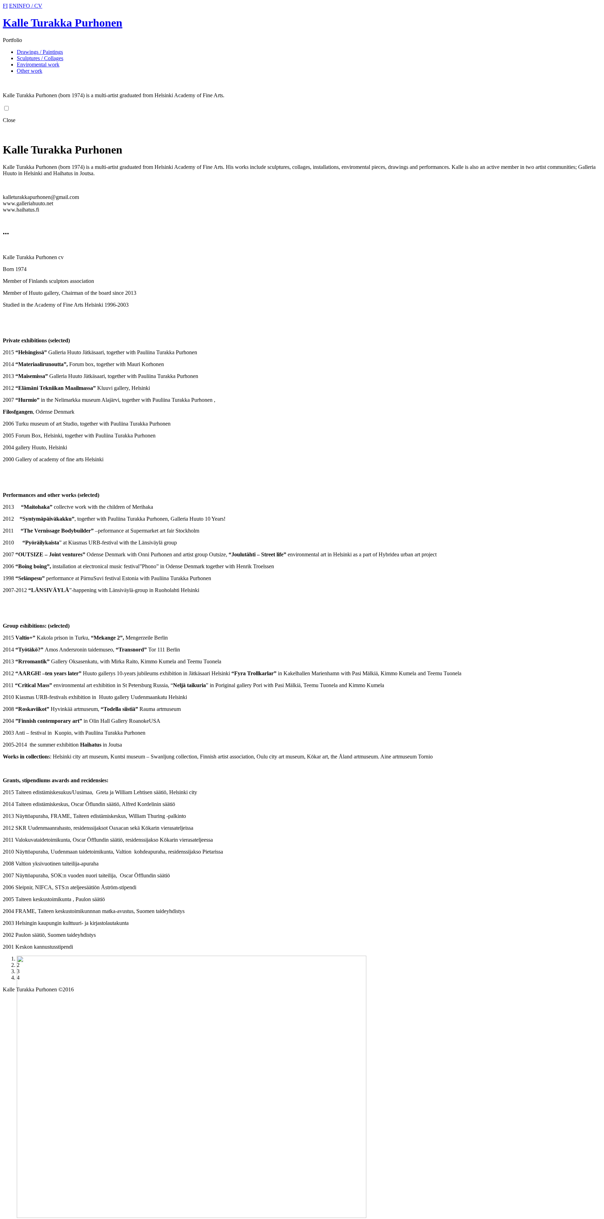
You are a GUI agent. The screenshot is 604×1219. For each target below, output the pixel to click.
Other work (29, 71)
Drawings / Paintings (40, 52)
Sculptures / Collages (40, 58)
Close (9, 120)
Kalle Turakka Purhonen (62, 22)
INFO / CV (29, 6)
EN (13, 6)
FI (5, 6)
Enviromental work (38, 64)
